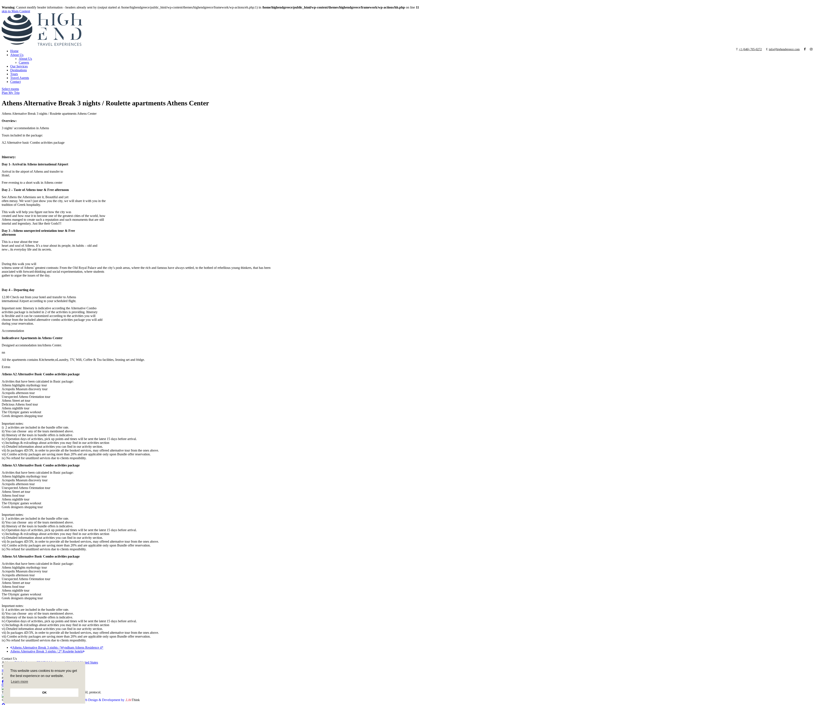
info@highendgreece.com (784, 49)
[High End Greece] (42, 44)
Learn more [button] (19, 681)
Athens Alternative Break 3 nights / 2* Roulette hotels (46, 651)
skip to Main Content (16, 11)
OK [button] (44, 692)
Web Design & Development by (110, 700)
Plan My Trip (11, 93)
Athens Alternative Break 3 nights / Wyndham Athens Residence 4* (57, 647)
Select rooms (10, 89)
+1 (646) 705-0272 (750, 49)
